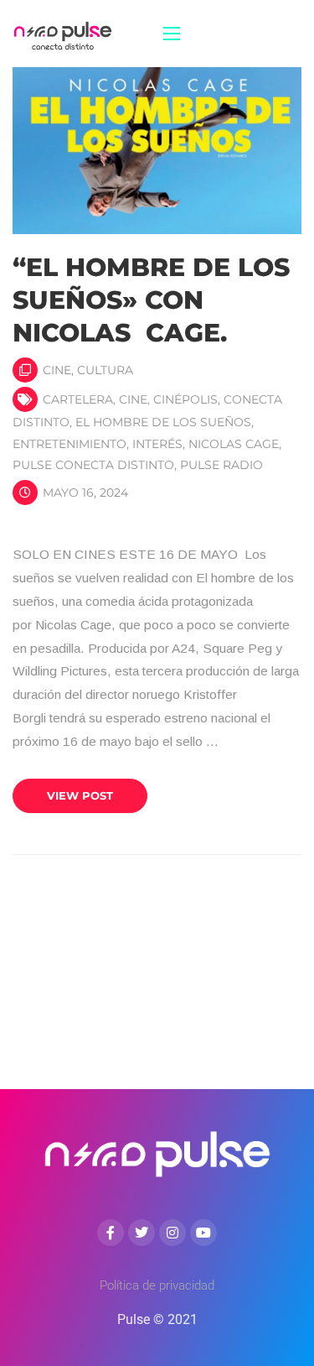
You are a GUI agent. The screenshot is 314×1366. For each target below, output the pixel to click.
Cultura (105, 370)
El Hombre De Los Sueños (163, 422)
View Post (80, 795)
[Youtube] (203, 1232)
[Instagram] (172, 1232)
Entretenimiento (69, 443)
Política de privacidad (157, 1285)
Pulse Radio (221, 464)
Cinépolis (185, 399)
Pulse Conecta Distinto (93, 464)
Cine (57, 370)
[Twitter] (141, 1232)
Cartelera (78, 399)
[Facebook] (110, 1232)
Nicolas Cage (233, 443)
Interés (157, 443)
